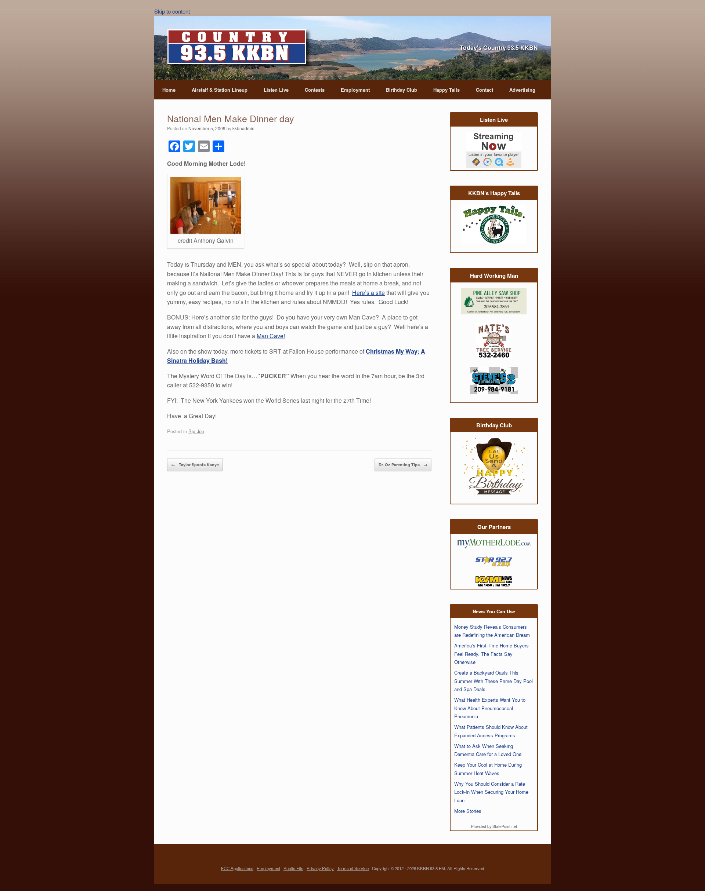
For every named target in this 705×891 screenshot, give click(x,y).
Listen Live (276, 89)
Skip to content (172, 11)
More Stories (467, 810)
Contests (315, 89)
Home (169, 89)
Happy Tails (446, 89)
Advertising (522, 89)
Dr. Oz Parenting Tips (403, 464)
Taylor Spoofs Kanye (195, 464)
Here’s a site (368, 292)
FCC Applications (237, 868)
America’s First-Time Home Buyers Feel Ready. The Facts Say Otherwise (491, 653)
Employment (355, 89)
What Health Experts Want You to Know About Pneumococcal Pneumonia (489, 708)
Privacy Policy (320, 868)
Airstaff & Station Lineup (219, 89)
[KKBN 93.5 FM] (239, 49)
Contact (484, 89)
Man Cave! (271, 336)
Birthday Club (401, 89)
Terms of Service (353, 868)
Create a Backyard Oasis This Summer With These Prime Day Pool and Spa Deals (493, 681)
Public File (293, 868)
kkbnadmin (243, 128)
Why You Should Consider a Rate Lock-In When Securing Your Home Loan (491, 792)
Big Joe (196, 431)
